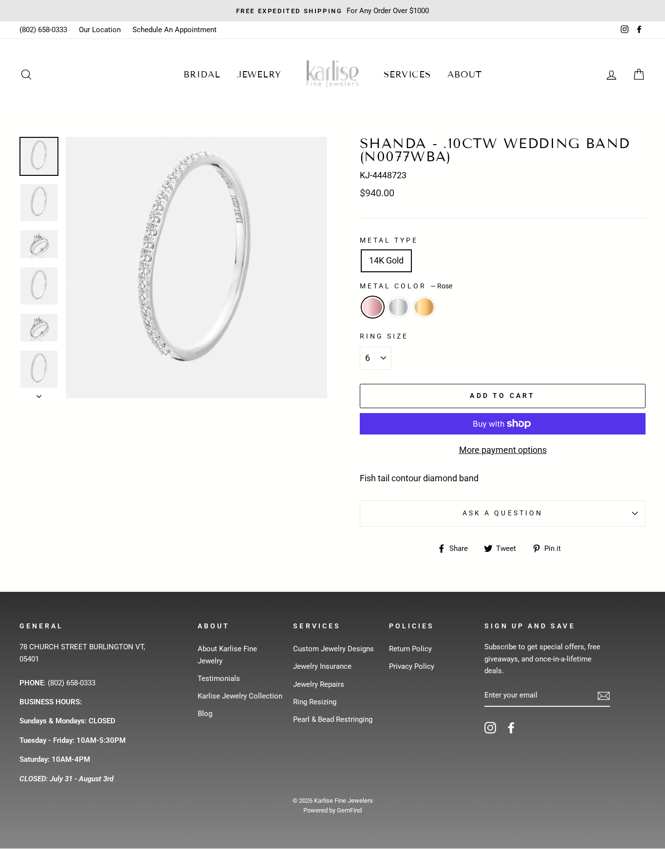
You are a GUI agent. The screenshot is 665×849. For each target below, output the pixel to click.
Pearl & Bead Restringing (332, 719)
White (398, 307)
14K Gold (386, 260)
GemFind (349, 810)
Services (407, 74)
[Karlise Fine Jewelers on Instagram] (490, 727)
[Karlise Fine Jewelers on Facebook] (511, 727)
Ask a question (502, 513)
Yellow (424, 307)
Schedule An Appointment (174, 29)
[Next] (38, 393)
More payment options (503, 450)
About (464, 74)
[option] (196, 267)
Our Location (100, 29)
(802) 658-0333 (43, 29)
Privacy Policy (411, 666)
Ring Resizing (314, 702)
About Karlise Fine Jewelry (227, 654)
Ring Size (384, 336)
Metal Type (389, 240)
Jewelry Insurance (322, 666)
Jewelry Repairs (318, 684)
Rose (373, 307)
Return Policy (410, 648)
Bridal (202, 74)
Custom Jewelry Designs (333, 648)
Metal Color (406, 286)
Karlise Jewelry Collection (240, 696)
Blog (205, 713)
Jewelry (259, 74)
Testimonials (219, 678)
